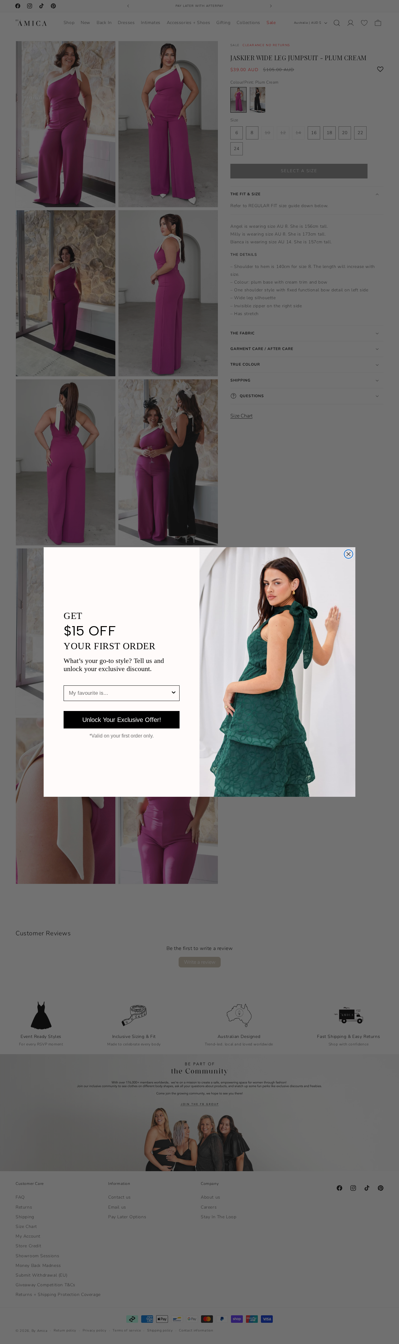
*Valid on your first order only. (121, 735)
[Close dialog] (348, 554)
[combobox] (120, 693)
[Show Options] (174, 693)
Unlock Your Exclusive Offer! (121, 719)
